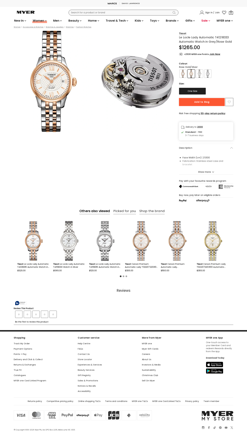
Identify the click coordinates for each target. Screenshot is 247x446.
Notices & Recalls (87, 385)
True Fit (18, 370)
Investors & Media (151, 364)
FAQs (80, 348)
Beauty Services (86, 370)
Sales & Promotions (88, 380)
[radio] (192, 91)
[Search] (174, 12)
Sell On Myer (148, 380)
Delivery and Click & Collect (28, 359)
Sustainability (149, 370)
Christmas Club (150, 375)
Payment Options (23, 348)
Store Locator (85, 359)
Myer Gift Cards (150, 348)
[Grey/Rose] (183, 74)
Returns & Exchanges (25, 364)
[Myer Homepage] (26, 13)
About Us (146, 359)
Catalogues (20, 375)
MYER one (147, 343)
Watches (70, 27)
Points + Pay (20, 354)
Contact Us (84, 354)
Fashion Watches (83, 27)
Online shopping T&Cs (89, 401)
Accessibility (84, 391)
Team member (211, 401)
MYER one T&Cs (140, 401)
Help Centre (84, 343)
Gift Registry (84, 375)
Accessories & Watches (33, 27)
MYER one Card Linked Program (30, 380)
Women (17, 27)
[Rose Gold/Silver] (191, 74)
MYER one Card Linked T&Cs (166, 401)
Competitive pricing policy (60, 401)
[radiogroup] (206, 91)
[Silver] (199, 74)
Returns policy (35, 401)
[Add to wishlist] (229, 102)
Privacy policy (192, 401)
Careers (146, 354)
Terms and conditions (116, 401)
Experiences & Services (90, 364)
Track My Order (22, 343)
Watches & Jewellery (55, 27)
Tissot (182, 33)
